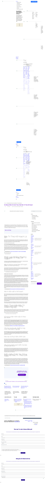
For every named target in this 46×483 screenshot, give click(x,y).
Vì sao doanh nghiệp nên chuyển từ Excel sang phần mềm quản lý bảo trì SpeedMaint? (24, 84)
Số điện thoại (2, 439)
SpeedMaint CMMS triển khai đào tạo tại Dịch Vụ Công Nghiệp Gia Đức (29, 166)
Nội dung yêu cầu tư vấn (4, 444)
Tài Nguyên (21, 206)
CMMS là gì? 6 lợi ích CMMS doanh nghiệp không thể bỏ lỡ (17, 325)
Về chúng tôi (17, 197)
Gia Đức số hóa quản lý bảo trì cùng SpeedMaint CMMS (16, 392)
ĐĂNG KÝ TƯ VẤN (34, 1)
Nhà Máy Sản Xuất (19, 2)
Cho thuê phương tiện (19, 4)
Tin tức (16, 144)
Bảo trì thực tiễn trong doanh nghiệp (16, 206)
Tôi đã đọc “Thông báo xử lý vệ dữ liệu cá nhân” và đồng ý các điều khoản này (9, 450)
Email (2, 436)
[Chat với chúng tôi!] (44, 479)
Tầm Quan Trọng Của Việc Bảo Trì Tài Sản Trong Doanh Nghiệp (18, 251)
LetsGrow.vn (17, 421)
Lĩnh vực (17, 1)
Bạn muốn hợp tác (3, 476)
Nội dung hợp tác (3, 471)
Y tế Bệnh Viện (18, 3)
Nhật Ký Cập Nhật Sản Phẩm (20, 195)
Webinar (18, 145)
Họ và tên (2, 433)
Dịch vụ (17, 194)
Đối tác (17, 196)
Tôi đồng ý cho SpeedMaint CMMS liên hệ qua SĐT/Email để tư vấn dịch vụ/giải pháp (10, 449)
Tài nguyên (17, 58)
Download (18, 193)
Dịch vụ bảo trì (18, 5)
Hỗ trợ (16, 192)
